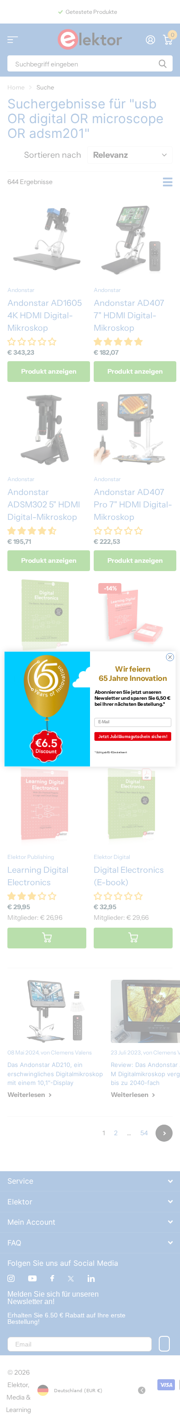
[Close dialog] (170, 657)
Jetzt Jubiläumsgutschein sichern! (132, 736)
